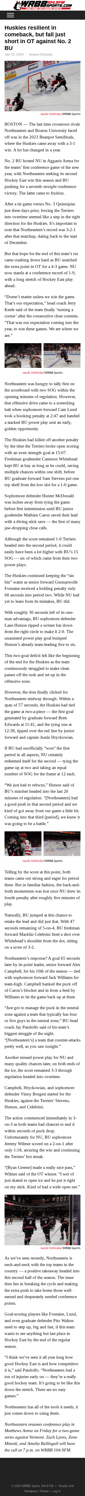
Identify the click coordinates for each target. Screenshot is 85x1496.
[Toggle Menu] (10, 15)
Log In (56, 1491)
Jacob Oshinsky (50, 114)
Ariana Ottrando (40, 54)
